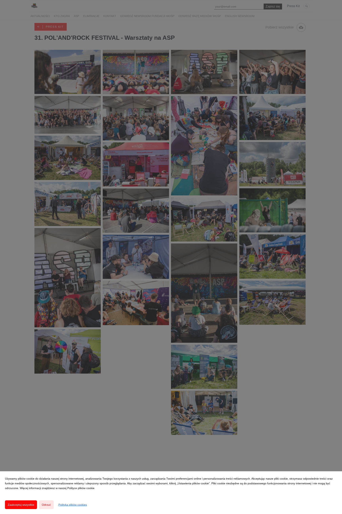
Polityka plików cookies (72, 504)
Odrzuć (46, 504)
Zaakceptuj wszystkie (21, 504)
